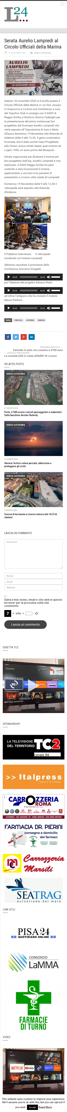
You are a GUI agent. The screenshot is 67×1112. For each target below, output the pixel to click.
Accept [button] (32, 1107)
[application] (33, 277)
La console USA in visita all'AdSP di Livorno (30, 355)
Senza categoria (42, 53)
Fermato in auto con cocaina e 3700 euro (38, 350)
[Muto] (48, 277)
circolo (18, 320)
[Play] (8, 277)
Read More (45, 1107)
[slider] (56, 277)
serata (41, 320)
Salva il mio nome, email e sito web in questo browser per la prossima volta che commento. (33, 602)
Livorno (30, 320)
